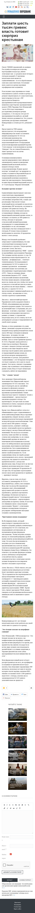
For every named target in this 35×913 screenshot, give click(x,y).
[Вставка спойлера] (19, 808)
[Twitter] (10, 7)
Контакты (18, 902)
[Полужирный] (4, 805)
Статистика (17, 907)
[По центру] (19, 805)
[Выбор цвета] (7, 808)
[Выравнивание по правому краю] (22, 805)
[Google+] (19, 7)
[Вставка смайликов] (25, 805)
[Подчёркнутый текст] (9, 805)
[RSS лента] (21, 7)
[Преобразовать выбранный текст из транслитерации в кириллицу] (16, 808)
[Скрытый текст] (10, 808)
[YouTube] (16, 7)
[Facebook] (13, 7)
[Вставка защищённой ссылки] (4, 808)
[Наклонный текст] (7, 805)
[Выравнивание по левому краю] (16, 805)
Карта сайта (17, 909)
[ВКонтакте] (7, 7)
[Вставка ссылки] (28, 805)
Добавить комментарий (12, 872)
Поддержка (17, 904)
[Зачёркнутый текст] (12, 805)
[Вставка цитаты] (13, 808)
